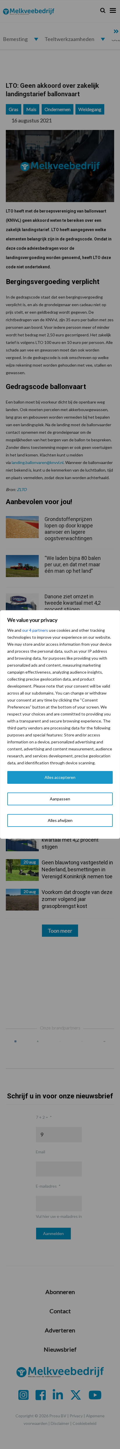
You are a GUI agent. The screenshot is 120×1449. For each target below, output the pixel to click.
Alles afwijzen (60, 820)
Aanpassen (60, 798)
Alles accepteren (60, 777)
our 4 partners (35, 630)
